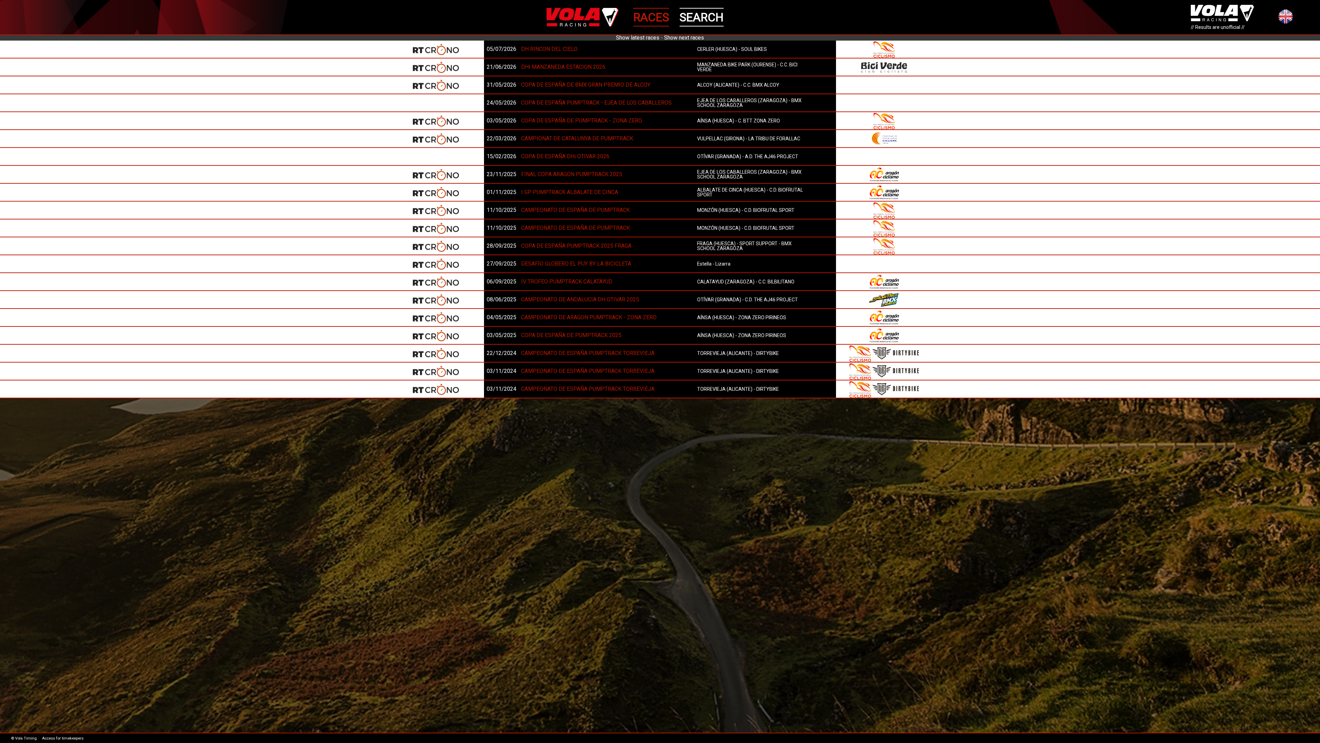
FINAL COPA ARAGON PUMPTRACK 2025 (571, 174)
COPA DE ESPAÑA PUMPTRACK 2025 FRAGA (576, 246)
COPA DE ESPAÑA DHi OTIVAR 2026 (565, 156)
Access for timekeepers (63, 738)
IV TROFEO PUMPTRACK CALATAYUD (566, 281)
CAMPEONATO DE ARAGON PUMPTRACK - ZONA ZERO (589, 317)
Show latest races (637, 37)
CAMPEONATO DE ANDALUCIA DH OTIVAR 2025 (580, 299)
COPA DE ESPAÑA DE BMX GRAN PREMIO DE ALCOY (585, 85)
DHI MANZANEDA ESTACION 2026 (563, 67)
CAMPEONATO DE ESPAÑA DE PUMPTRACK (575, 210)
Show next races (684, 37)
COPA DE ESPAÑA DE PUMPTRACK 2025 (571, 335)
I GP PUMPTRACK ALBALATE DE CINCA (569, 192)
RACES (651, 17)
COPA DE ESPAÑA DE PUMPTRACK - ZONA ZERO (581, 120)
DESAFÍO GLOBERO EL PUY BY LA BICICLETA (576, 263)
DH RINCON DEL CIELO (549, 49)
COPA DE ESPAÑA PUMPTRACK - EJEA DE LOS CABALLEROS (596, 102)
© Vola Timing (24, 738)
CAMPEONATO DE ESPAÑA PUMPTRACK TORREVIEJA (587, 353)
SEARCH (702, 17)
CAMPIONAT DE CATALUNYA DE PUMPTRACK (577, 138)
